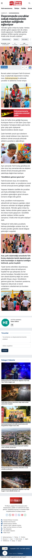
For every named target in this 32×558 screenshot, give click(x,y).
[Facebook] (7, 515)
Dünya (13, 541)
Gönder (5, 350)
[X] (10, 515)
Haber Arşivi (6, 532)
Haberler (4, 13)
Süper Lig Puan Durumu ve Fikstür (12, 527)
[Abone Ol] (30, 67)
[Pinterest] (13, 515)
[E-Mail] (12, 325)
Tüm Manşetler (7, 529)
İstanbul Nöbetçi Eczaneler (10, 520)
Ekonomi (5, 539)
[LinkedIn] (19, 515)
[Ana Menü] (2, 3)
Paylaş (5, 67)
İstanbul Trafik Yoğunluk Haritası (12, 525)
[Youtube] (22, 515)
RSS (5, 548)
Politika (23, 8)
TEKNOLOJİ (6, 541)
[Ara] (29, 3)
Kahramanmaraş (6, 8)
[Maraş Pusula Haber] (15, 3)
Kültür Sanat (19, 539)
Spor (11, 539)
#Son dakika (24, 39)
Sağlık (26, 539)
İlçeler (19, 541)
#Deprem (16, 39)
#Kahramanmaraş (6, 39)
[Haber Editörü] (5, 322)
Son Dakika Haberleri (9, 531)
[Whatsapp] (25, 515)
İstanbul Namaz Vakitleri (10, 523)
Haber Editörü (15, 321)
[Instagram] (16, 515)
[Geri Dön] (4, 553)
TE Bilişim (20, 553)
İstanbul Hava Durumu (9, 521)
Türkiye (16, 8)
